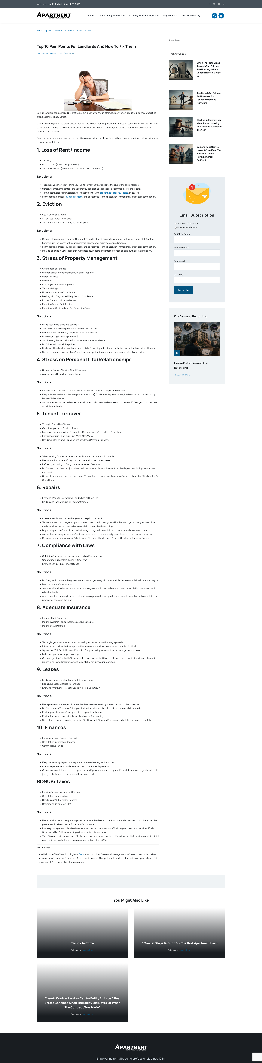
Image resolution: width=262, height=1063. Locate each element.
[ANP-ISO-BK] (54, 13)
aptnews (70, 53)
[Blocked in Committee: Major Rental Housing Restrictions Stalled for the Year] (181, 118)
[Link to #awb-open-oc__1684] (221, 15)
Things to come (82, 943)
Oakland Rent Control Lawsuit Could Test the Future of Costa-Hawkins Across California (209, 153)
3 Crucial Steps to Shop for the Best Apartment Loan (180, 943)
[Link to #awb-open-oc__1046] (214, 15)
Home (39, 30)
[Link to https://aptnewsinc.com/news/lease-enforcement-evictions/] (177, 353)
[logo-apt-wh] (131, 1044)
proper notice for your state (114, 192)
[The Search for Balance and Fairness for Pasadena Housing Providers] (181, 91)
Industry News (88, 950)
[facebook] (209, 4)
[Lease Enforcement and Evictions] (197, 323)
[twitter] (214, 4)
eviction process (74, 196)
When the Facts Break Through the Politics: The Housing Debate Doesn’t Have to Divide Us (209, 69)
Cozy (81, 854)
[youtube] (219, 4)
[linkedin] (224, 4)
